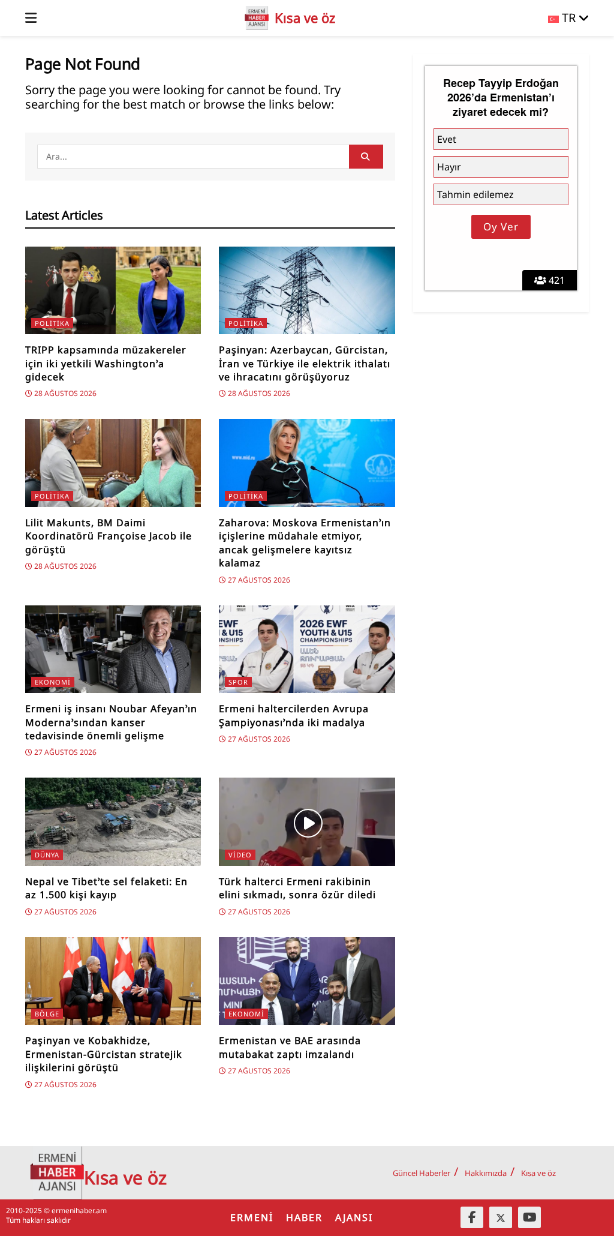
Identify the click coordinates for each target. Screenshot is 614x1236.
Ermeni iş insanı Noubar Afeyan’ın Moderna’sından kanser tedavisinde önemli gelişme (111, 722)
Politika (52, 323)
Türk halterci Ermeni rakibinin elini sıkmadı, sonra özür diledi (297, 888)
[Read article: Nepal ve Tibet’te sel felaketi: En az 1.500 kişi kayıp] (113, 822)
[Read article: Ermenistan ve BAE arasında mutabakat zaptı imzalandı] (307, 981)
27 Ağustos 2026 (258, 580)
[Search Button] (366, 157)
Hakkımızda (486, 1173)
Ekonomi (53, 681)
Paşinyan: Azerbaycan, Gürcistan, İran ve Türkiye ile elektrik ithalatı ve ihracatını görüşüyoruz (304, 363)
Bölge (47, 1013)
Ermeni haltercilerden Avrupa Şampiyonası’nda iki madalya (294, 715)
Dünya (47, 854)
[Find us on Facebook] (471, 1217)
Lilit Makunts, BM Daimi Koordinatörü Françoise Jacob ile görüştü (108, 536)
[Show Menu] (31, 18)
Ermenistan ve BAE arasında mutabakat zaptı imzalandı (290, 1047)
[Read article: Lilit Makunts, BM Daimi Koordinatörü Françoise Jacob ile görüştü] (113, 463)
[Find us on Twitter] (500, 1217)
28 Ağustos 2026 (64, 393)
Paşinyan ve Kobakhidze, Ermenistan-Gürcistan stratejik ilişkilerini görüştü (103, 1054)
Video (240, 854)
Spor (238, 681)
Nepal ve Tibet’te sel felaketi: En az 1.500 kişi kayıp (106, 888)
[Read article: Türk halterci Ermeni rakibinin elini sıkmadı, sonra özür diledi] (307, 822)
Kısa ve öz (538, 1173)
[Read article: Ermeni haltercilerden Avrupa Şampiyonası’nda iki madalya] (307, 649)
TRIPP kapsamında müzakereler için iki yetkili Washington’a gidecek (105, 363)
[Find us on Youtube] (529, 1217)
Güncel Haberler (421, 1173)
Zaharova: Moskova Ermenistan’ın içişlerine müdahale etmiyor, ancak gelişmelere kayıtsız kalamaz (305, 542)
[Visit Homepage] (257, 18)
